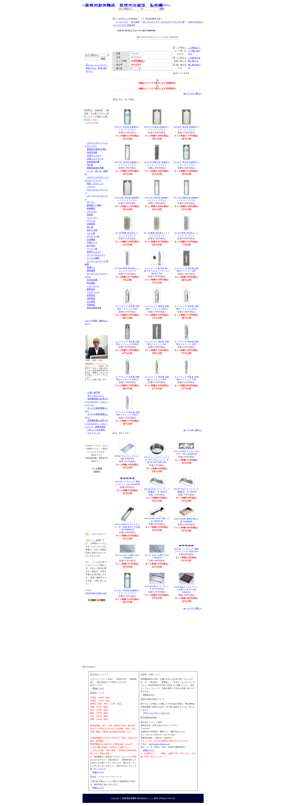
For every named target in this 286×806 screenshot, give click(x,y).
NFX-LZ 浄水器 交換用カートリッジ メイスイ (157, 128)
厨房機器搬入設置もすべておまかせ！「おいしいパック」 (96, 401)
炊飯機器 (91, 208)
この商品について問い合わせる (194, 50)
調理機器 (91, 270)
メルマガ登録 (151, 14)
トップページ (121, 22)
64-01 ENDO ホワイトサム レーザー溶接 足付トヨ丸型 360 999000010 (127, 527)
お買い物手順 (145, 5)
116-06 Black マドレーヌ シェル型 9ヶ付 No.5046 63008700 (186, 589)
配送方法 (122, 14)
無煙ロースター (94, 252)
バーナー (91, 186)
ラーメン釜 (92, 249)
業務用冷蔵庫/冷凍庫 (96, 149)
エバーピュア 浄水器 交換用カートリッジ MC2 (157, 378)
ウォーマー (92, 217)
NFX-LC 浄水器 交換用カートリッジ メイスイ (127, 128)
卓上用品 (91, 301)
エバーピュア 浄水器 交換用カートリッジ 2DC (186, 269)
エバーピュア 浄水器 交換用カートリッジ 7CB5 (186, 378)
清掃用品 (91, 298)
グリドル (91, 221)
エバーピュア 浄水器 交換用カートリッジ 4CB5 (186, 342)
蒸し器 (90, 227)
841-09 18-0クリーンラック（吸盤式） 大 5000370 (156, 490)
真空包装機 (92, 280)
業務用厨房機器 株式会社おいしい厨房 (140, 798)
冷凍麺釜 (91, 239)
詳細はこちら (98, 688)
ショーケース (93, 286)
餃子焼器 (91, 245)
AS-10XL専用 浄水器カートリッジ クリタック (127, 269)
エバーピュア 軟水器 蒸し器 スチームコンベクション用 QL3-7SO (157, 271)
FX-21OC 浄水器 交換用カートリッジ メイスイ (157, 199)
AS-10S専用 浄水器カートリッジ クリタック (157, 234)
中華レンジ (92, 242)
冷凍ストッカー (94, 155)
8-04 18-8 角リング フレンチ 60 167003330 (157, 587)
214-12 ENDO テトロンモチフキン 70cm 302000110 (186, 452)
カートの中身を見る (193, 14)
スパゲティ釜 (93, 236)
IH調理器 (91, 224)
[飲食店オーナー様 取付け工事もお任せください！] (97, 93)
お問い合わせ (165, 14)
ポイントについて (128, 5)
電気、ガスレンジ (95, 183)
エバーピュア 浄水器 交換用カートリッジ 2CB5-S (157, 307)
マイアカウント (136, 14)
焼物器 (90, 214)
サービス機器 (93, 258)
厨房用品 (91, 295)
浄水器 (90, 165)
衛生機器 (91, 283)
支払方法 (112, 14)
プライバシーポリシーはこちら (156, 713)
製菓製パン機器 (94, 205)
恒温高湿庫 (92, 152)
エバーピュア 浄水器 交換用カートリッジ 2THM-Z (127, 342)
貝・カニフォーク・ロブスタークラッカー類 (164, 22)
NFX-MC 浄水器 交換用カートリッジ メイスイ (186, 128)
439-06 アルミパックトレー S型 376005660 (127, 457)
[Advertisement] (96, 618)
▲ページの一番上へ (192, 93)
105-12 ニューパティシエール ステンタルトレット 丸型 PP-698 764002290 (157, 460)
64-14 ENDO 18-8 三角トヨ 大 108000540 (156, 519)
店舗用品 (91, 305)
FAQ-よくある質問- (96, 430)
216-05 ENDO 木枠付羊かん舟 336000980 (186, 520)
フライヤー (92, 211)
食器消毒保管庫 (94, 308)
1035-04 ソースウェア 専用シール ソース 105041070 (186, 550)
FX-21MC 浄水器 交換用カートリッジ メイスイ (127, 199)
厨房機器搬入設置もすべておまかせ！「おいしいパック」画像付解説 (96, 423)
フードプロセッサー (96, 255)
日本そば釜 (92, 230)
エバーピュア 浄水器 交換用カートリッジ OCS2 (186, 307)
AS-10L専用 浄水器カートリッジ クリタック (186, 234)
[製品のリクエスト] (97, 130)
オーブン (91, 202)
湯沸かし (91, 267)
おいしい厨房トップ (89, 14)
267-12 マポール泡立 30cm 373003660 (127, 556)
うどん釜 (91, 233)
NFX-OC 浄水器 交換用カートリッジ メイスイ (127, 163)
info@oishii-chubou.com (96, 593)
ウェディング (93, 292)
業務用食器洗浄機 (95, 168)
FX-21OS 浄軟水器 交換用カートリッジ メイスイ (186, 199)
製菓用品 (91, 289)
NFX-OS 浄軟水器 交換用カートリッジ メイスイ (157, 163)
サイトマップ (93, 433)
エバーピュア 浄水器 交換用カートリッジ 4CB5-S (127, 378)
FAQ (176, 14)
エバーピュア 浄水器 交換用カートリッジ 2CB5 (127, 307)
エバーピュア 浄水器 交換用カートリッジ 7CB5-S (127, 413)
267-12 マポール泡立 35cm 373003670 (157, 556)
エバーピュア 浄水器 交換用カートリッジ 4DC (157, 342)
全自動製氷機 (93, 162)
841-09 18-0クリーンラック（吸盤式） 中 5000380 (186, 490)
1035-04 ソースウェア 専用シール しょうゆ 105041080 (127, 482)
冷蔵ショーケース (95, 158)
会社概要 (101, 14)
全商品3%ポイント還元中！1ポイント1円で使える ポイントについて (97, 37)
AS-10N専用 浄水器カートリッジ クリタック (127, 234)
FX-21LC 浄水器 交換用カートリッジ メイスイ (186, 163)
